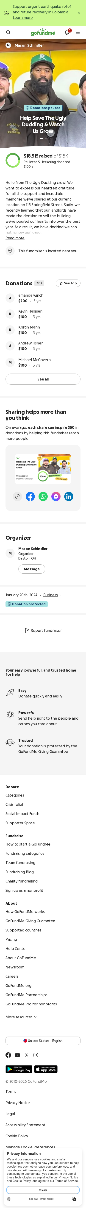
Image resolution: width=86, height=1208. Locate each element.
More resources (19, 1017)
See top (70, 283)
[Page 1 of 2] (41, 138)
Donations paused (45, 108)
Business (50, 595)
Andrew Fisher (30, 343)
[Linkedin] (68, 496)
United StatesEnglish (45, 1041)
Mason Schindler (33, 549)
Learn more (23, 17)
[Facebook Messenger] (56, 496)
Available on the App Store (46, 1069)
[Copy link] (17, 496)
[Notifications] (66, 32)
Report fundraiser (46, 630)
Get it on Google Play (19, 1069)
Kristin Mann (29, 327)
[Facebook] (30, 496)
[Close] (78, 13)
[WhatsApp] (43, 496)
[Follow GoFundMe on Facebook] (8, 1055)
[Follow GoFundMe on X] (26, 1055)
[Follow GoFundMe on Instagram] (35, 1055)
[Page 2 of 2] (46, 138)
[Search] (8, 32)
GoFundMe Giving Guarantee (43, 751)
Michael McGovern (34, 360)
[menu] (77, 32)
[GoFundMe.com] (43, 32)
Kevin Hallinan (30, 311)
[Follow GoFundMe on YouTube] (17, 1055)
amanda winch (30, 295)
